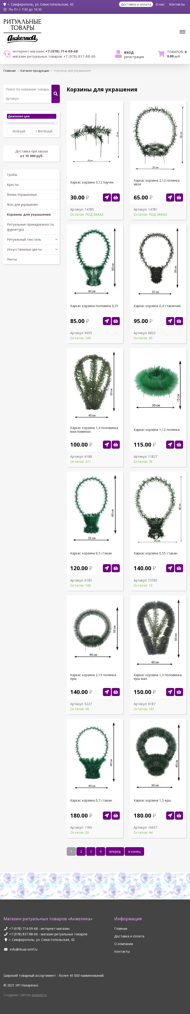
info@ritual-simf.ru (23, 949)
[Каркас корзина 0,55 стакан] (179, 568)
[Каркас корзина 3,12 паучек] (116, 197)
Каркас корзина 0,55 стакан (155, 553)
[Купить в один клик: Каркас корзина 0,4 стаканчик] (170, 321)
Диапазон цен (19, 116)
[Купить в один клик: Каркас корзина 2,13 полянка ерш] (107, 692)
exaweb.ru (39, 995)
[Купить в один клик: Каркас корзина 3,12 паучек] (107, 197)
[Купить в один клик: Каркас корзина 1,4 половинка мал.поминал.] (107, 445)
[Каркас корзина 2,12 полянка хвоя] (179, 197)
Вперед (114, 851)
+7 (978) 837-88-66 (23, 934)
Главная (120, 928)
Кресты (13, 184)
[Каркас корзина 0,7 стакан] (116, 816)
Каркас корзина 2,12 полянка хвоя (157, 182)
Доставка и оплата (136, 4)
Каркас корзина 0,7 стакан (91, 800)
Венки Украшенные (22, 194)
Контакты (177, 4)
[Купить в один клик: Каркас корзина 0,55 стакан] (170, 568)
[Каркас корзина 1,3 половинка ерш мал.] (179, 692)
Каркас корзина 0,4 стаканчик (157, 306)
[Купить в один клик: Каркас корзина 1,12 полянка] (170, 445)
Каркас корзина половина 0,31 (94, 306)
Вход (129, 52)
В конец (134, 851)
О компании (123, 944)
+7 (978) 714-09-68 (23, 928)
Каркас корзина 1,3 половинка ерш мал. (158, 677)
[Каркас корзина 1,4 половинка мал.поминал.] (116, 445)
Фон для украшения (22, 204)
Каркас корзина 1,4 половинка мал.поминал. (94, 429)
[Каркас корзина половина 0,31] (116, 321)
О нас (160, 4)
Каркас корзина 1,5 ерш (152, 800)
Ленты (12, 259)
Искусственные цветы (24, 249)
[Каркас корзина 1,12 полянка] (179, 445)
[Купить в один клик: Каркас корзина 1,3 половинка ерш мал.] (170, 692)
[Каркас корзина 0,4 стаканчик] (179, 321)
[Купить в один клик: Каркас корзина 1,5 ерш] (170, 816)
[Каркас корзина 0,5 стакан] (116, 568)
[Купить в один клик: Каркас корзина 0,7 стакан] (107, 816)
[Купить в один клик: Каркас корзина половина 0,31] (107, 321)
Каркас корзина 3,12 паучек (92, 182)
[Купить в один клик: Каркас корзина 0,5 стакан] (107, 568)
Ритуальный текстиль (24, 239)
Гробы (12, 174)
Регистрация (134, 57)
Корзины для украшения (29, 214)
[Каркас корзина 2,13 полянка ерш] (116, 692)
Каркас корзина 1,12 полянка (157, 430)
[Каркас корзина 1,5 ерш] (179, 816)
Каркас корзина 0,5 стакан (91, 553)
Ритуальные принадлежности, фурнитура (30, 227)
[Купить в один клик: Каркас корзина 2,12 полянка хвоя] (170, 197)
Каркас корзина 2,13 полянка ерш (93, 677)
